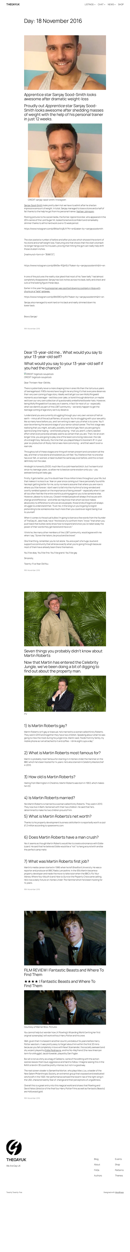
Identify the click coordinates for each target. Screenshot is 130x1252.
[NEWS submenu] (115, 4)
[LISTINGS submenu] (94, 4)
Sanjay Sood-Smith (33, 205)
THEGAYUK (13, 4)
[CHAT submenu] (104, 4)
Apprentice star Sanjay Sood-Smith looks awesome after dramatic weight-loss (60, 96)
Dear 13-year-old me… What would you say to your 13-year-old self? (63, 354)
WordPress (119, 1192)
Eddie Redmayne (53, 1050)
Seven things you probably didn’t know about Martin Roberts (63, 653)
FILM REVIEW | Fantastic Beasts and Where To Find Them (64, 972)
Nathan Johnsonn (85, 211)
